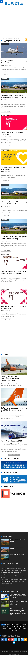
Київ (4, 626)
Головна (2, 38)
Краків (12, 630)
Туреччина (17, 624)
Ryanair (10, 628)
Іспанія (19, 626)
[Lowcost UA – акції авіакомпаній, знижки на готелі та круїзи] (14, 2)
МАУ (16, 630)
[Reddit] (19, 639)
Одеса (19, 628)
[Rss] (25, 639)
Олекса (2, 65)
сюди (4, 586)
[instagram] (22, 639)
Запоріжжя (4, 628)
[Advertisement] (14, 21)
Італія (15, 628)
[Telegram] (14, 642)
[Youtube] (12, 639)
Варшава (24, 624)
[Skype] (15, 639)
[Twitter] (6, 639)
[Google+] (9, 639)
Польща (14, 626)
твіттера (16, 570)
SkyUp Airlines (10, 624)
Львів (23, 626)
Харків (24, 628)
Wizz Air (8, 626)
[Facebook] (2, 639)
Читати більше (5, 74)
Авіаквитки (4, 44)
